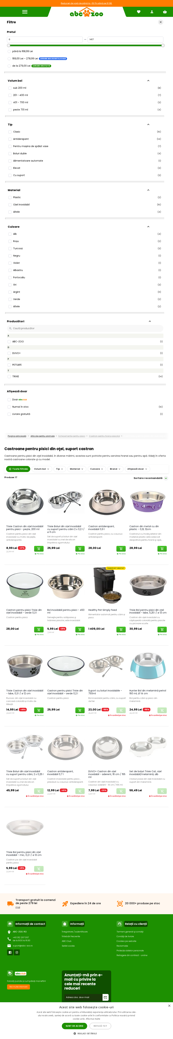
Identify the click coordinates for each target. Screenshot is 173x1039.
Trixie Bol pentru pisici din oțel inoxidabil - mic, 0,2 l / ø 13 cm (24, 853)
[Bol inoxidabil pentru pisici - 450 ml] (66, 586)
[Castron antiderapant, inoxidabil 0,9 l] (107, 502)
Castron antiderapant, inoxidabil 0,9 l (101, 528)
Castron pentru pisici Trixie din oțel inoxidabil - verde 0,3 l (24, 611)
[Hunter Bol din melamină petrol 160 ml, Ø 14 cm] (148, 667)
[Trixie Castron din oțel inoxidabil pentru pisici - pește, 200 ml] (25, 502)
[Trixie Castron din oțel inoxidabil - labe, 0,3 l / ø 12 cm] (25, 667)
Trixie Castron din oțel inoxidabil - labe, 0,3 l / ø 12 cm (24, 692)
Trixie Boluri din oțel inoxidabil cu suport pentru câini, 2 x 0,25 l (24, 773)
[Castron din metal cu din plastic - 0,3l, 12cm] (148, 502)
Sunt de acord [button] (74, 1025)
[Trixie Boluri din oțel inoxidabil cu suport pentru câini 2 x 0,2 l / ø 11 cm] (66, 502)
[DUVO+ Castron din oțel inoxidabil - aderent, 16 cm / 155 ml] (107, 747)
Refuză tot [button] (100, 1025)
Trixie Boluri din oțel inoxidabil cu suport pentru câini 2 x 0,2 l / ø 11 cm (65, 529)
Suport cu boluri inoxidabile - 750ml (105, 692)
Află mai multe (93, 1018)
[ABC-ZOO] (86, 12)
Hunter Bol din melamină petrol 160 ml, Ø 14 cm (147, 692)
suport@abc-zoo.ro (23, 945)
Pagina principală (17, 436)
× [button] (169, 1006)
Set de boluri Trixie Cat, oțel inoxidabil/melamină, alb (145, 773)
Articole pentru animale (43, 436)
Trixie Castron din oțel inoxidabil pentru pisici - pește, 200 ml (24, 528)
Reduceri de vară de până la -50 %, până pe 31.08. (86, 3)
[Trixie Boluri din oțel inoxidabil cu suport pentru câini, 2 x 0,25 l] (25, 747)
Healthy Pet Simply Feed (102, 610)
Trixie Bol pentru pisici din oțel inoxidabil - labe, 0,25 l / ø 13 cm (148, 611)
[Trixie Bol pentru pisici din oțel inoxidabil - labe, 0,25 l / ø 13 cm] (148, 586)
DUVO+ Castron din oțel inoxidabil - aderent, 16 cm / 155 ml (106, 774)
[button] (86, 1033)
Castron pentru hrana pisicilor (104, 436)
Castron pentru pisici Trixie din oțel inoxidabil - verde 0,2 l (65, 692)
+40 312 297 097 (21, 937)
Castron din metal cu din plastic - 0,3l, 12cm (144, 528)
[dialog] (86, 1020)
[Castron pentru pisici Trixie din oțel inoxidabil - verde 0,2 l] (66, 667)
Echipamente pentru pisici (71, 436)
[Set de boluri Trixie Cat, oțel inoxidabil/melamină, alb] (148, 747)
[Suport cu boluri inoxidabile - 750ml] (107, 667)
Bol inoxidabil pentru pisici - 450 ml (65, 611)
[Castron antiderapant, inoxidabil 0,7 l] (66, 747)
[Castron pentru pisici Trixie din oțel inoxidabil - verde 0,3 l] (25, 586)
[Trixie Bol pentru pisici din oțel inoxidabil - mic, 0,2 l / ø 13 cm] (25, 828)
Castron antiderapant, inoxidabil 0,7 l (60, 773)
